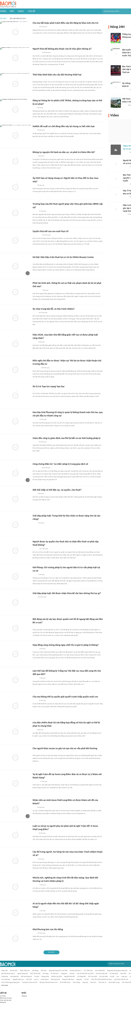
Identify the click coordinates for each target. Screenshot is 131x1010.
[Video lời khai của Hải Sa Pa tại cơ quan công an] (116, 150)
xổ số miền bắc (100, 970)
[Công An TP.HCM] (34, 523)
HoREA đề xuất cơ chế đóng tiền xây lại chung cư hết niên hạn (64, 126)
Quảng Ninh (45, 976)
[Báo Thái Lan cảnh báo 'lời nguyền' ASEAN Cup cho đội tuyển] (116, 179)
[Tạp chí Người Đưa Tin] (35, 342)
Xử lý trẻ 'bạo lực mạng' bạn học (49, 386)
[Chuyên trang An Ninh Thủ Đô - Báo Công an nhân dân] (34, 730)
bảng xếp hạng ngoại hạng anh (117, 970)
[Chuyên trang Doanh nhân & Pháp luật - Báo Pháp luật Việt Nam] (35, 649)
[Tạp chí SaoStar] (35, 419)
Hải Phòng (35, 970)
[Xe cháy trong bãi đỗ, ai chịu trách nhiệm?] (15, 317)
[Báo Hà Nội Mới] (35, 911)
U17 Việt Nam (88, 970)
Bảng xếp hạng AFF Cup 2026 (58, 970)
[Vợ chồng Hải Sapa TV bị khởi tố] (116, 87)
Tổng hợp (24, 996)
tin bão (36, 976)
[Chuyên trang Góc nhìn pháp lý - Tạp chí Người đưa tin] (34, 933)
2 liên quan (43, 885)
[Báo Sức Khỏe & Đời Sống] (35, 833)
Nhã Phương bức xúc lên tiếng (48, 929)
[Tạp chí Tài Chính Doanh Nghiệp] (35, 549)
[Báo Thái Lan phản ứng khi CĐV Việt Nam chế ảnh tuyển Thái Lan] (116, 70)
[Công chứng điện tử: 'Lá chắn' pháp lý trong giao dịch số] (15, 473)
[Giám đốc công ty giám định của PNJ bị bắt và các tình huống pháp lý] (15, 447)
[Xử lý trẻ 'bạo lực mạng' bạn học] (15, 395)
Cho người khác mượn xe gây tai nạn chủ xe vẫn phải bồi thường (65, 748)
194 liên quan (42, 442)
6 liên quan (40, 729)
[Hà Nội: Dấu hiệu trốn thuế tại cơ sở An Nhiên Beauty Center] (15, 266)
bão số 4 (93, 982)
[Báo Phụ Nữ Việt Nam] (36, 468)
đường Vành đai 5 (75, 970)
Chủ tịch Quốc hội (101, 973)
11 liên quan (42, 211)
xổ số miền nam (65, 982)
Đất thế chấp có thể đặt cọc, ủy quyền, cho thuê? (57, 490)
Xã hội (112, 976)
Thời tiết (29, 979)
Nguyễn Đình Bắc (69, 976)
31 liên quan (43, 419)
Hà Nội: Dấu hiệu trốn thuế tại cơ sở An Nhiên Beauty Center (63, 257)
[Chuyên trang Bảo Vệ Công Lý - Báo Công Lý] (35, 261)
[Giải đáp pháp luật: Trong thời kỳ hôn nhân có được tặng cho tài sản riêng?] (15, 524)
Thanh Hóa (4, 976)
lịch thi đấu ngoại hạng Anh (10, 982)
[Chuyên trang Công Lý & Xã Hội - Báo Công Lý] (34, 493)
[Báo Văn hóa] (35, 312)
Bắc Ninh (123, 973)
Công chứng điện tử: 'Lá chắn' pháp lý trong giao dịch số (60, 464)
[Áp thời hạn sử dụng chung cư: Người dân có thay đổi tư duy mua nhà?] (15, 187)
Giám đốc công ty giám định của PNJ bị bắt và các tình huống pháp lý (66, 438)
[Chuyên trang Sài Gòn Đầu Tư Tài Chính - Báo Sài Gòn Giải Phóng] (36, 368)
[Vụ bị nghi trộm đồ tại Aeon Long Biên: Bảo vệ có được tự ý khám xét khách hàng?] (15, 783)
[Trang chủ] (8, 4)
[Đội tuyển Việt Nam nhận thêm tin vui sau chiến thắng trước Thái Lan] (116, 53)
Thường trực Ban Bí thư (29, 982)
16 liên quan (42, 700)
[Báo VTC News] (36, 781)
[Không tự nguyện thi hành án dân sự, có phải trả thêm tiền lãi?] (15, 161)
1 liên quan (40, 107)
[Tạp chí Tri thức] (34, 130)
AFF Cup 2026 (92, 976)
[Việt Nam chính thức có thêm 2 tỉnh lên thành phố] (116, 103)
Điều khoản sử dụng (5, 998)
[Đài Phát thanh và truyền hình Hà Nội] (125, 184)
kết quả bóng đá (26, 976)
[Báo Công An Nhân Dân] (36, 53)
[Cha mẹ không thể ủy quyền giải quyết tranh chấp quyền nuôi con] (15, 705)
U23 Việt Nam (5, 979)
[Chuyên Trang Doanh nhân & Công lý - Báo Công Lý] (35, 700)
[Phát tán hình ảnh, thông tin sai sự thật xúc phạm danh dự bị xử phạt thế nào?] (15, 292)
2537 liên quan (43, 549)
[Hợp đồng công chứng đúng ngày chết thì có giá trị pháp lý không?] (15, 654)
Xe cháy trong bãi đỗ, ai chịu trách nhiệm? (54, 309)
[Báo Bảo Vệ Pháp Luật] (34, 156)
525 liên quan (43, 26)
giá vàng (45, 973)
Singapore (64, 973)
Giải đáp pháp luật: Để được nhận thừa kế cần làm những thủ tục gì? (67, 593)
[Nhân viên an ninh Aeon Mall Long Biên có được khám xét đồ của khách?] (15, 809)
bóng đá (79, 979)
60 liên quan (41, 130)
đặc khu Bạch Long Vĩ (8, 973)
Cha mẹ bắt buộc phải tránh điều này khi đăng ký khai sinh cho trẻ (65, 23)
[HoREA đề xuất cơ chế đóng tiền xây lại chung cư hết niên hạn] (15, 135)
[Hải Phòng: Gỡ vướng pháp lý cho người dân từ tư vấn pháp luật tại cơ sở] (15, 576)
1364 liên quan (45, 368)
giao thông (76, 982)
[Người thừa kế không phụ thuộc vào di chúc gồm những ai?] (15, 57)
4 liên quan (41, 342)
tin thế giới (54, 973)
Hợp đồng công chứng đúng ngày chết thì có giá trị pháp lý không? (66, 645)
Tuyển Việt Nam (25, 970)
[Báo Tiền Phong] (125, 152)
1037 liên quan (43, 312)
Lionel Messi (45, 979)
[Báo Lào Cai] (34, 859)
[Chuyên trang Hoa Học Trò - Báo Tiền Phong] (34, 108)
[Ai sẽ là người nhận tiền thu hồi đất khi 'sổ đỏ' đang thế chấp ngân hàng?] (15, 912)
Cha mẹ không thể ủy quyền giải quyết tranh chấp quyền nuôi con (65, 697)
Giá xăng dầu (81, 976)
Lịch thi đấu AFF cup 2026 (85, 973)
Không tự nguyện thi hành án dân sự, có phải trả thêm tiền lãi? (64, 152)
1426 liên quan (46, 52)
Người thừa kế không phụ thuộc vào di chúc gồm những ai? (62, 49)
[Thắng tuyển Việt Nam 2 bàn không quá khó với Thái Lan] (116, 38)
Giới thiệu (3, 996)
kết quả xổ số (55, 979)
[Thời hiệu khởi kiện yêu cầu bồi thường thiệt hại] (15, 83)
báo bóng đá (14, 976)
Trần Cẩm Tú (102, 982)
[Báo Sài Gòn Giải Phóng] (35, 211)
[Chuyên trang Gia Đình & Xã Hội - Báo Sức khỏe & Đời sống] (35, 27)
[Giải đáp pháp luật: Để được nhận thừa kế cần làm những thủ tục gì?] (15, 602)
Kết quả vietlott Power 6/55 (48, 982)
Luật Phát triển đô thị (121, 979)
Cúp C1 (36, 979)
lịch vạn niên (103, 976)
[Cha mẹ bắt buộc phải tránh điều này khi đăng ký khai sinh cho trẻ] (15, 31)
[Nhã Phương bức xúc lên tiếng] (15, 938)
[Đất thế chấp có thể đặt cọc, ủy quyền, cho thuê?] (15, 498)
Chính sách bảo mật (5, 1000)
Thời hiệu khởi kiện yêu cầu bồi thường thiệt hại (57, 75)
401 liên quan (41, 933)
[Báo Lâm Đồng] (35, 885)
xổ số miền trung (114, 982)
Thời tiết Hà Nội (35, 973)
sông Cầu (85, 982)
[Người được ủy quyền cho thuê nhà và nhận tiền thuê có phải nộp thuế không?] (15, 550)
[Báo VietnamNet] (35, 442)
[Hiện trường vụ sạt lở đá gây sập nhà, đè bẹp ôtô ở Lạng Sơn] (116, 209)
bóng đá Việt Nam (68, 979)
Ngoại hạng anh (23, 973)
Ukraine (72, 973)
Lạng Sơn (124, 976)
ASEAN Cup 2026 (56, 976)
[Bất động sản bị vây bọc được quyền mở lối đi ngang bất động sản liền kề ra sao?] (15, 628)
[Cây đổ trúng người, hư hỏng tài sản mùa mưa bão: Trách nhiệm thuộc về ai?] (15, 860)
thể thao (44, 970)
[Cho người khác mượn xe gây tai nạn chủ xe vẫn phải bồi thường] (15, 757)
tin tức (86, 979)
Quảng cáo (3, 1002)
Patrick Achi (13, 970)
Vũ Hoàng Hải (114, 973)
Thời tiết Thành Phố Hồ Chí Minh (101, 979)
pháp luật (4, 970)
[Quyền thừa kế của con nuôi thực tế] (15, 240)
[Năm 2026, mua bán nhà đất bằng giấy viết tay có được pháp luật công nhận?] (15, 343)
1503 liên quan (46, 467)
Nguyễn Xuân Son (18, 979)
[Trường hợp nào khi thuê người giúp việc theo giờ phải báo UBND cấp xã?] (15, 212)
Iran (118, 976)
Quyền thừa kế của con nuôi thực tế (50, 231)
